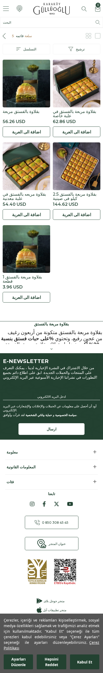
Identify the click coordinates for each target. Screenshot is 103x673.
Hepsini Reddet (51, 662)
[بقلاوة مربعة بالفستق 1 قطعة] (26, 249)
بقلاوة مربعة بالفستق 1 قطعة (22, 279)
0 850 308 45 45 (55, 523)
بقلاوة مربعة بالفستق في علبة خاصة (74, 114)
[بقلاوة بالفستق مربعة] (26, 83)
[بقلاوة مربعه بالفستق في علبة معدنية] (26, 166)
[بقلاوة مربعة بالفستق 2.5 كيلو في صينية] (76, 166)
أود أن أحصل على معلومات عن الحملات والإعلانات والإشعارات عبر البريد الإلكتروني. (49, 408)
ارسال (52, 429)
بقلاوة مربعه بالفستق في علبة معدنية (24, 196)
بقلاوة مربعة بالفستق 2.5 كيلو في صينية (74, 196)
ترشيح (80, 49)
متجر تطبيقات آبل (54, 610)
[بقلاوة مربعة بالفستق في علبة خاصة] (76, 83)
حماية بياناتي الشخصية (39, 415)
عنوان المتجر (57, 544)
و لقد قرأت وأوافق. (40, 415)
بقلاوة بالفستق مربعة (21, 112)
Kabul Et (84, 662)
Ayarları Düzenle (18, 662)
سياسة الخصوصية (65, 415)
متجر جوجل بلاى (54, 601)
